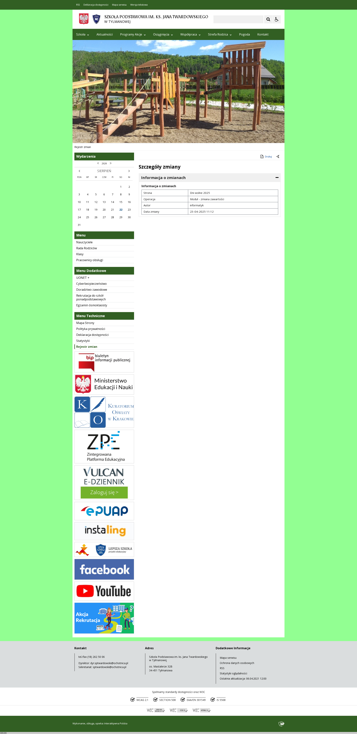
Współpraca (188, 34)
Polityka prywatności (90, 329)
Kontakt (262, 34)
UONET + (82, 278)
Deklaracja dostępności (95, 5)
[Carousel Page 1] (109, 136)
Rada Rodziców (86, 248)
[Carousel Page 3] (116, 136)
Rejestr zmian (86, 347)
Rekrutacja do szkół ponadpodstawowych (91, 297)
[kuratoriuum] (104, 427)
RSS (78, 5)
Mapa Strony (85, 323)
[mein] (104, 394)
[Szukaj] (268, 19)
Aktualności (105, 34)
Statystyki (83, 341)
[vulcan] (104, 499)
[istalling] (104, 539)
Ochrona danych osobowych (237, 663)
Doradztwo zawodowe (91, 290)
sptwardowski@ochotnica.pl (109, 667)
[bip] (104, 371)
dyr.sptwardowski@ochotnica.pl (109, 663)
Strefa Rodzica (218, 34)
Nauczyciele (84, 242)
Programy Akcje (131, 34)
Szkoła (80, 34)
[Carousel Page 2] (112, 136)
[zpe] (104, 462)
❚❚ (80, 135)
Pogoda (244, 34)
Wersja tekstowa (139, 5)
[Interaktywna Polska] (281, 723)
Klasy (79, 254)
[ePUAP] (104, 519)
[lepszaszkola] (104, 556)
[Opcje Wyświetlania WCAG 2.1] (277, 19)
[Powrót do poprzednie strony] (278, 156)
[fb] (104, 579)
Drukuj (268, 156)
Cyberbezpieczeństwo (91, 284)
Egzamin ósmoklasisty (91, 305)
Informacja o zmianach (163, 177)
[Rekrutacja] (104, 633)
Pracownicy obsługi (89, 260)
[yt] (104, 600)
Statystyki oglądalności (233, 673)
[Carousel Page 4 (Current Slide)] (119, 136)
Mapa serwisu (119, 5)
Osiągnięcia (161, 34)
